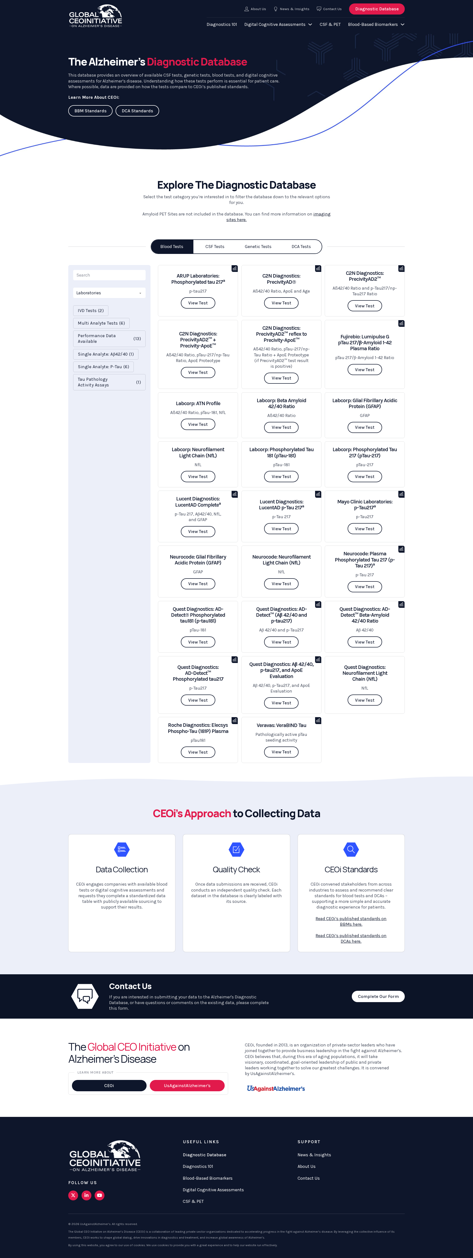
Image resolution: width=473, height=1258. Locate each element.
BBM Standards (90, 111)
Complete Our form (378, 996)
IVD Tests (91, 310)
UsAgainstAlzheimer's (187, 1085)
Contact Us (309, 1178)
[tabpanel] (236, 514)
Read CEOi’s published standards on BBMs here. (351, 921)
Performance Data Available (109, 338)
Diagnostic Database (377, 9)
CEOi (109, 1085)
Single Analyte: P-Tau (103, 366)
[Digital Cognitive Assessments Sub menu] (310, 24)
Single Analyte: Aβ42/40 (106, 354)
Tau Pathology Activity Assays (109, 382)
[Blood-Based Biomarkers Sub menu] (402, 24)
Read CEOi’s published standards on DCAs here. (351, 938)
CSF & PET (330, 24)
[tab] (171, 246)
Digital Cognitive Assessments (274, 24)
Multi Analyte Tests (101, 323)
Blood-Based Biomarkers (373, 24)
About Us (307, 1166)
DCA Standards (137, 111)
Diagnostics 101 (222, 24)
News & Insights (314, 1155)
